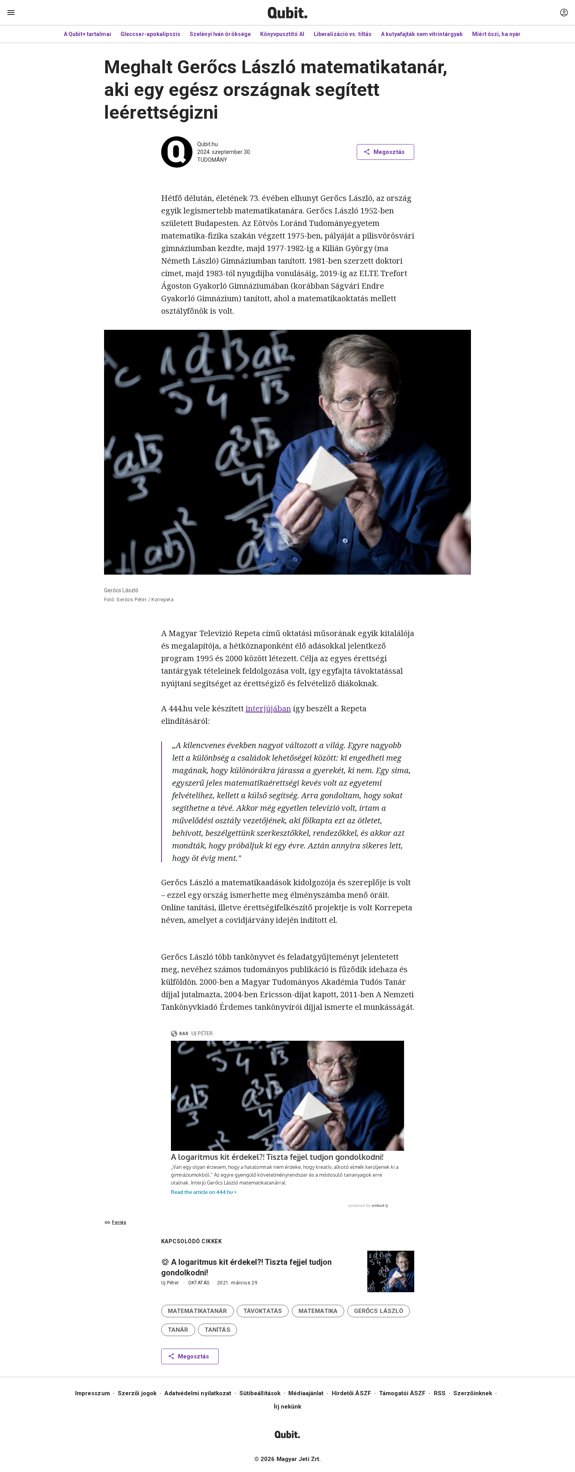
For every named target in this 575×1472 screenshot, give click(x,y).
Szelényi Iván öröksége (220, 34)
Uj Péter (170, 1283)
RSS (440, 1393)
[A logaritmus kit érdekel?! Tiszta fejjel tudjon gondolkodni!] (390, 1271)
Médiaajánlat (305, 1393)
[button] (197, 1311)
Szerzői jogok (137, 1393)
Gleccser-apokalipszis (150, 34)
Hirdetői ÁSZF (351, 1393)
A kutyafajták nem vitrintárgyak (422, 34)
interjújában (268, 708)
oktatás (199, 1283)
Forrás (119, 1222)
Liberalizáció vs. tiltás (343, 34)
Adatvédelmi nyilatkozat (197, 1393)
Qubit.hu (207, 144)
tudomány (212, 160)
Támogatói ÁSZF (402, 1393)
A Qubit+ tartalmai (87, 34)
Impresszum (92, 1393)
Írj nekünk (288, 1406)
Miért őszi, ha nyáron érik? (507, 34)
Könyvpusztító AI (282, 34)
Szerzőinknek (472, 1393)
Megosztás (389, 152)
